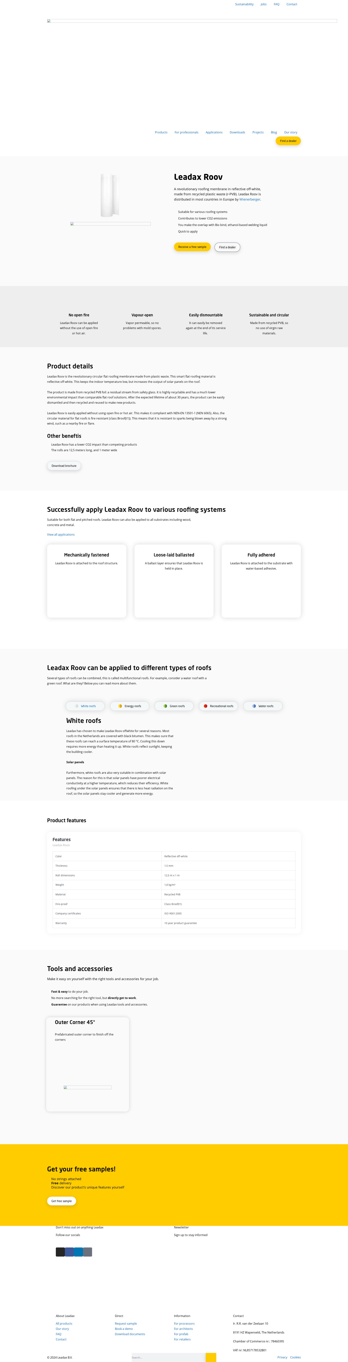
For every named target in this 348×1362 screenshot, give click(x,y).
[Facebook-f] (69, 1252)
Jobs (264, 4)
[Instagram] (60, 1252)
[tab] (85, 708)
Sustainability (244, 4)
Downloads (237, 132)
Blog (274, 132)
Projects (258, 132)
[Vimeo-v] (87, 1252)
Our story (290, 132)
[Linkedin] (78, 1252)
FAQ (276, 4)
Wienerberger (249, 199)
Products (161, 132)
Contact (292, 4)
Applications (214, 132)
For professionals (186, 132)
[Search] (211, 1357)
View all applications (61, 535)
